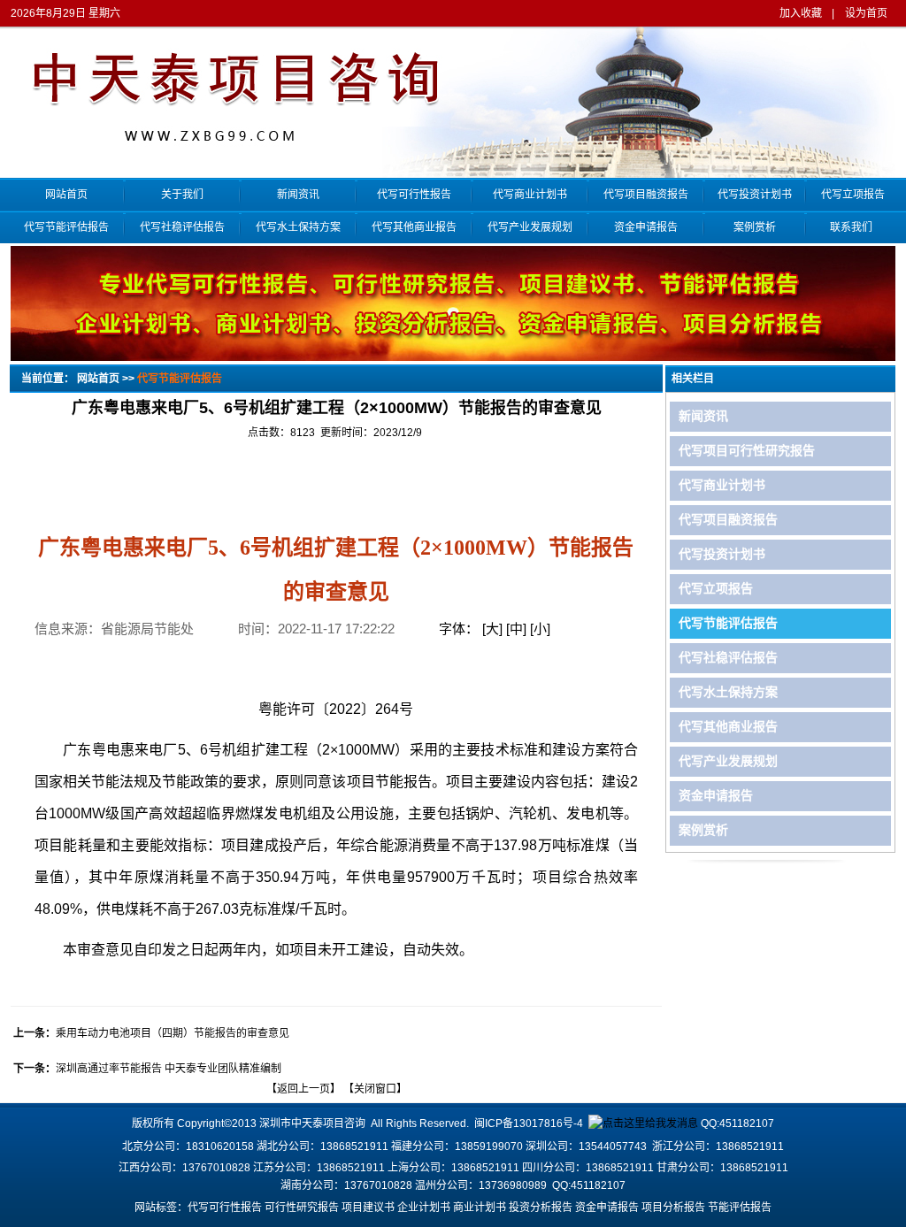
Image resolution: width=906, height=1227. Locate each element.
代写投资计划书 (755, 194)
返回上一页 (303, 1089)
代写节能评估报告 (66, 227)
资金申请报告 (646, 227)
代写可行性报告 (414, 194)
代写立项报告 (851, 194)
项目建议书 (368, 1207)
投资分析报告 (540, 1207)
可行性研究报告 (302, 1207)
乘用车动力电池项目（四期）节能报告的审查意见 (172, 1033)
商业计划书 (479, 1207)
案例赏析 (754, 227)
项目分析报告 (673, 1207)
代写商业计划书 (530, 194)
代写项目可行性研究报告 (747, 450)
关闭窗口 (375, 1089)
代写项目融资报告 (645, 194)
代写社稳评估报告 (182, 227)
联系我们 (851, 227)
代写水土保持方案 (298, 227)
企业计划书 (423, 1207)
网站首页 (66, 194)
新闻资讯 (298, 194)
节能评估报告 (740, 1207)
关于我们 (182, 194)
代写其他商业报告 (414, 227)
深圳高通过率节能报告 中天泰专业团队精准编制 (168, 1068)
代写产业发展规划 (530, 227)
